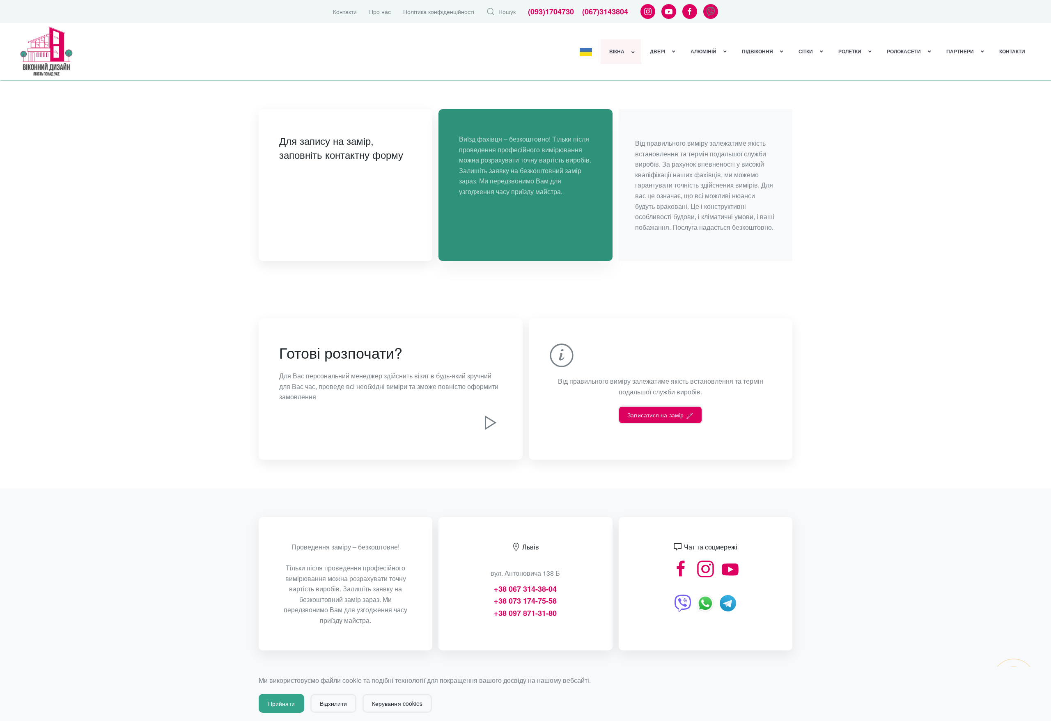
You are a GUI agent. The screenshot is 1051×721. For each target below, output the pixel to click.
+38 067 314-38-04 (525, 589)
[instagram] (705, 568)
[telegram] (728, 602)
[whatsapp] (705, 602)
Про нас (380, 11)
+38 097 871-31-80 (525, 613)
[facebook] (681, 568)
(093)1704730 (551, 11)
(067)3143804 (605, 11)
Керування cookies (397, 703)
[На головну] (46, 51)
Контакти (345, 11)
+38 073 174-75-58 (525, 600)
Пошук (507, 11)
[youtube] (730, 568)
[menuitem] (586, 51)
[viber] (683, 602)
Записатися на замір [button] (656, 415)
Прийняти (281, 703)
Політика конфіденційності (438, 11)
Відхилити (333, 703)
